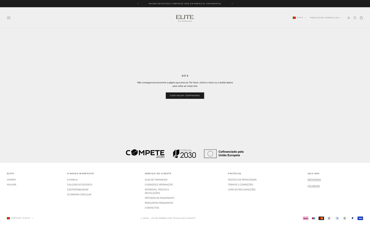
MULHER (11, 184)
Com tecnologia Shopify (182, 218)
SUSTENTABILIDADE (77, 189)
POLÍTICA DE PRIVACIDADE (242, 179)
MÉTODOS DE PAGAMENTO (159, 198)
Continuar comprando (185, 95)
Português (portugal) (325, 18)
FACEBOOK (314, 186)
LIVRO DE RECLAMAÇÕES (242, 189)
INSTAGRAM (314, 179)
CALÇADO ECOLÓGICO (79, 184)
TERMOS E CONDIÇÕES (240, 184)
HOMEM (11, 179)
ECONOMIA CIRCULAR (79, 194)
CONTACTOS (152, 207)
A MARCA (72, 179)
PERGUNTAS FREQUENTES (159, 203)
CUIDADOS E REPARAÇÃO (159, 184)
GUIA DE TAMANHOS (156, 179)
